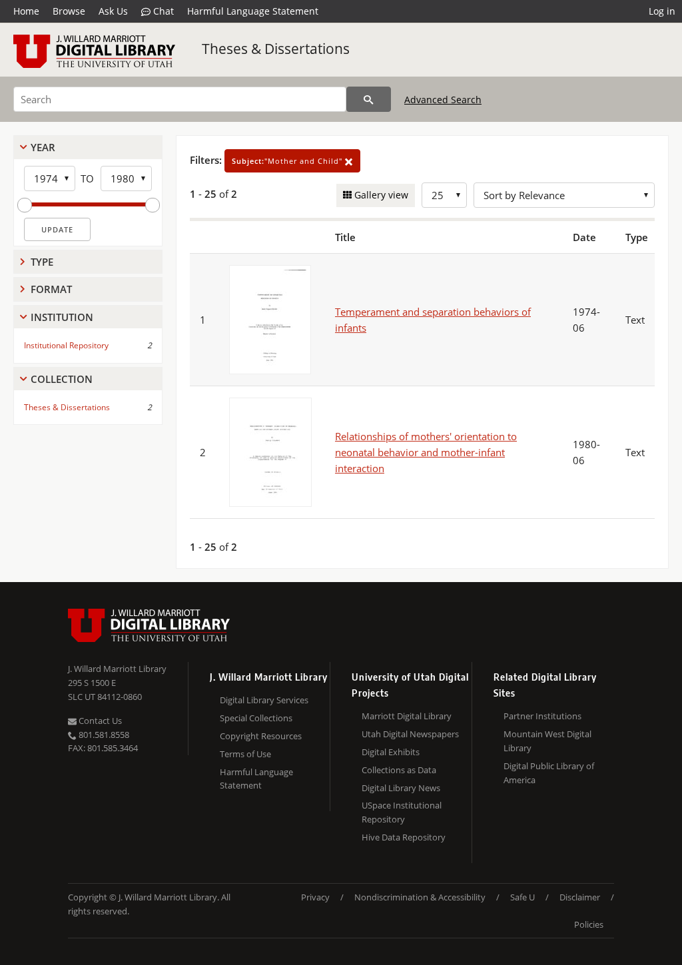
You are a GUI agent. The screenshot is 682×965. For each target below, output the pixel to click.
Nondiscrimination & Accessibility (420, 897)
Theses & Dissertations (276, 48)
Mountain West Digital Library (547, 741)
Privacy (315, 897)
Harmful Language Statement (252, 11)
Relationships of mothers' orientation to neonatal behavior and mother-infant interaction (426, 452)
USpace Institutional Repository (402, 812)
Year (43, 147)
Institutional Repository (66, 345)
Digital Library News (401, 788)
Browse (69, 11)
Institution (62, 317)
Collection (62, 379)
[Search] (368, 99)
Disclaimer (579, 897)
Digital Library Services (264, 700)
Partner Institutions (542, 716)
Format (51, 289)
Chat (162, 11)
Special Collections (256, 718)
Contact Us (99, 721)
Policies (588, 924)
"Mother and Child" (288, 161)
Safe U (522, 897)
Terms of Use (245, 754)
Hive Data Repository (404, 837)
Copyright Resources (261, 736)
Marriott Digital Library (407, 716)
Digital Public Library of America (549, 773)
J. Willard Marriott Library (117, 669)
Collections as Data (399, 770)
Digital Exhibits (391, 752)
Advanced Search (443, 99)
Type (42, 261)
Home (26, 11)
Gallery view (380, 194)
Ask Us (113, 11)
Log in (662, 11)
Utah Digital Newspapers (410, 734)
